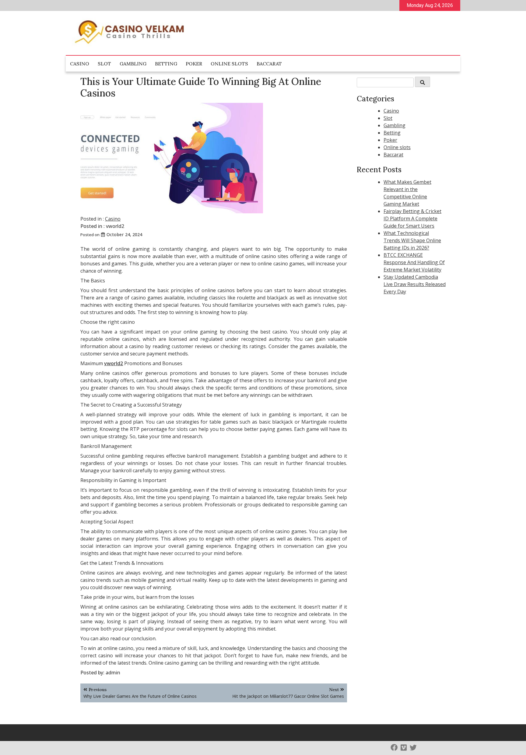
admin (113, 672)
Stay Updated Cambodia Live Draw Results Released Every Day (415, 284)
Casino (79, 64)
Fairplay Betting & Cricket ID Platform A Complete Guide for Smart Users (412, 218)
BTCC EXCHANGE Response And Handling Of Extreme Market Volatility (414, 262)
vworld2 (115, 226)
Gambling (133, 64)
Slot (104, 64)
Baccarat (269, 64)
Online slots (229, 64)
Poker (194, 64)
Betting (166, 64)
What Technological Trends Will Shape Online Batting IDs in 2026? (412, 240)
